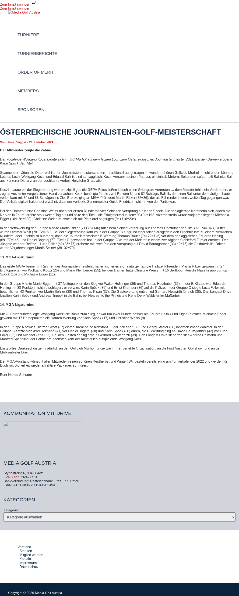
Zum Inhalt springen (15, 4)
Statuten (25, 551)
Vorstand (24, 547)
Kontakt (25, 559)
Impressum (28, 563)
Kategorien (12, 510)
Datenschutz (29, 567)
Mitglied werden (31, 555)
